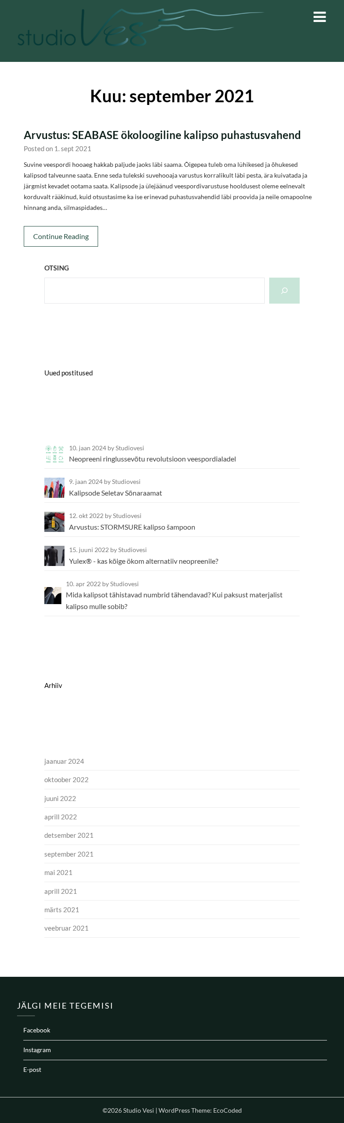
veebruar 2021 (66, 928)
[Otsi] (284, 291)
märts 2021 (61, 909)
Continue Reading (61, 236)
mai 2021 (58, 872)
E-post (32, 1069)
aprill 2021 (60, 891)
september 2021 (69, 854)
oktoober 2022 (66, 779)
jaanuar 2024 (64, 761)
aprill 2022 (60, 817)
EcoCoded (227, 1110)
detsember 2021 (69, 835)
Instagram (37, 1049)
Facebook (36, 1030)
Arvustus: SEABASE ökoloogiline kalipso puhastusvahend (162, 134)
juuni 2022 (60, 798)
